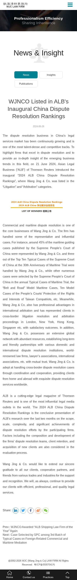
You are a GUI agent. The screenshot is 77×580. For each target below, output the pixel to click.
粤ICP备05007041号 (44, 564)
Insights (51, 74)
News (26, 74)
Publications (26, 83)
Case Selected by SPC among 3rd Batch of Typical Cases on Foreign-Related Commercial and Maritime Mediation (35, 538)
